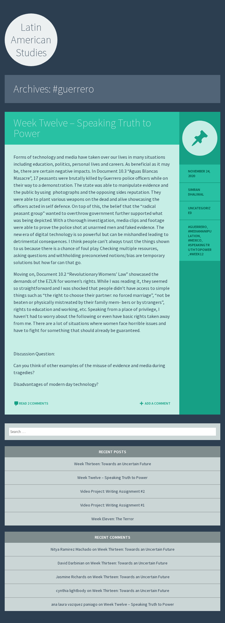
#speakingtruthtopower (200, 247)
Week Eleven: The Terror (112, 518)
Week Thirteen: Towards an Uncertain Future (112, 463)
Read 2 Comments (33, 403)
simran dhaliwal (196, 191)
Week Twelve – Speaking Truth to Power (82, 128)
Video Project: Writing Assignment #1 (112, 505)
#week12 (196, 254)
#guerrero (197, 227)
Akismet (40, 618)
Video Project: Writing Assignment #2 (112, 491)
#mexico (195, 240)
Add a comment (158, 403)
